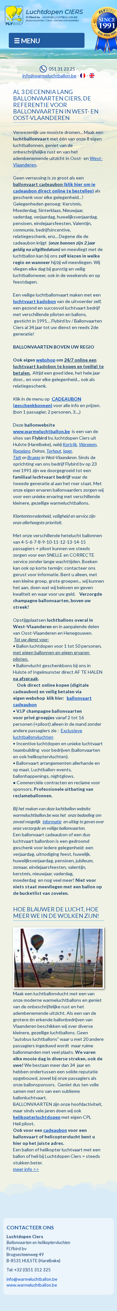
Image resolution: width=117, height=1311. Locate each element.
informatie (52, 821)
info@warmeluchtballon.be (49, 75)
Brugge (33, 457)
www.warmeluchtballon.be (41, 431)
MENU (30, 41)
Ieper (67, 451)
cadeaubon (55, 1130)
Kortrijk (70, 444)
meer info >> (26, 1169)
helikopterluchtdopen (36, 1117)
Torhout (53, 451)
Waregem (88, 444)
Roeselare (21, 451)
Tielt (17, 457)
